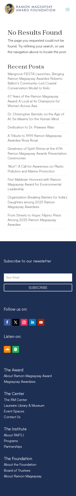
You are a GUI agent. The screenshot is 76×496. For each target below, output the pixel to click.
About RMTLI (14, 435)
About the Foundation (20, 464)
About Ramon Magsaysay (23, 476)
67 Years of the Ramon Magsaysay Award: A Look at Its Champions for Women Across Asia (34, 101)
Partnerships (13, 446)
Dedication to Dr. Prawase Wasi (31, 127)
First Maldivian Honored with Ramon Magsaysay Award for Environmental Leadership (34, 184)
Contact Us (12, 417)
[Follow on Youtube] (41, 322)
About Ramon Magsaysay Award (28, 376)
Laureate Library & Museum (24, 405)
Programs (11, 441)
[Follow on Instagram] (24, 322)
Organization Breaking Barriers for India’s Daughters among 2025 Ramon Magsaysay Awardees (37, 202)
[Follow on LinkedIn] (32, 322)
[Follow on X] (15, 322)
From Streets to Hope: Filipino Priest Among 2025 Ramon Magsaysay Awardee (34, 220)
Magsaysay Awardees (19, 381)
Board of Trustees (17, 470)
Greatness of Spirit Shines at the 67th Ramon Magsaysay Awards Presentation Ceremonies (37, 153)
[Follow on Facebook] (7, 322)
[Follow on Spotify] (15, 349)
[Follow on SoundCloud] (7, 349)
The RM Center (15, 400)
